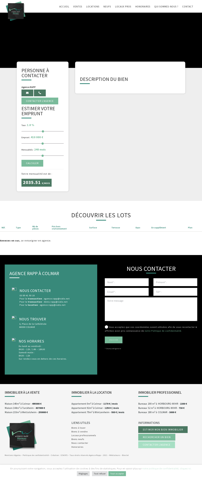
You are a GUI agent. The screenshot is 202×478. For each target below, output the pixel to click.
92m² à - (95, 407)
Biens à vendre (79, 431)
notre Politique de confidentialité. (163, 330)
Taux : (27, 125)
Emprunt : (32, 137)
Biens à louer (78, 427)
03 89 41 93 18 (27, 295)
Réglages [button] (83, 473)
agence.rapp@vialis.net (57, 298)
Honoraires (77, 446)
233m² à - (26, 412)
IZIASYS (64, 455)
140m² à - (23, 403)
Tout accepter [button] (117, 473)
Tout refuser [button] (100, 473)
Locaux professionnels (83, 435)
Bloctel (125, 455)
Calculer (32, 163)
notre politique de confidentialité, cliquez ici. (167, 468)
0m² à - (94, 403)
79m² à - (97, 412)
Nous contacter (79, 443)
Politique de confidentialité (36, 455)
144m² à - (25, 407)
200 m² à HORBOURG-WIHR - (162, 403)
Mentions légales (13, 455)
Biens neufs (77, 439)
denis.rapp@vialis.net (56, 301)
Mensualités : (33, 149)
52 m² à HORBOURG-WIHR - (161, 407)
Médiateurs (114, 455)
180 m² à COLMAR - (157, 412)
